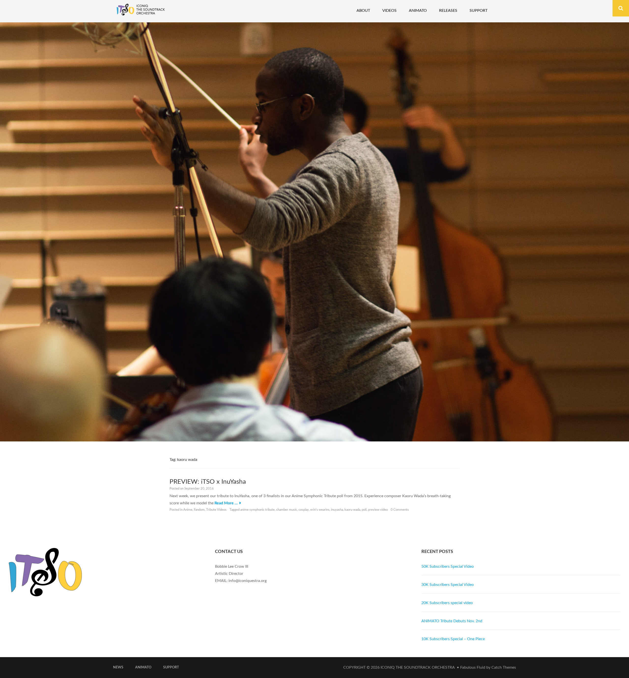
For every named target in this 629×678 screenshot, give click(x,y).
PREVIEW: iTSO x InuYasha (208, 482)
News (118, 667)
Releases (448, 11)
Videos (389, 11)
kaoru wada (352, 509)
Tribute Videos (216, 509)
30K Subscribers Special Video (447, 585)
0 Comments (400, 509)
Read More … (226, 503)
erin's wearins (319, 509)
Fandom (199, 509)
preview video (378, 509)
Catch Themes (503, 667)
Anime (187, 509)
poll (364, 509)
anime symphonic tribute (257, 509)
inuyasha (337, 509)
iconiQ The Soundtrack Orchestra (418, 667)
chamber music (286, 509)
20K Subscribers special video (447, 603)
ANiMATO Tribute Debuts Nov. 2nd (451, 621)
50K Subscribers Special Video (447, 566)
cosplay (304, 509)
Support (478, 11)
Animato (418, 11)
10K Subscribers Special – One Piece (453, 639)
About (363, 11)
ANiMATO (143, 667)
